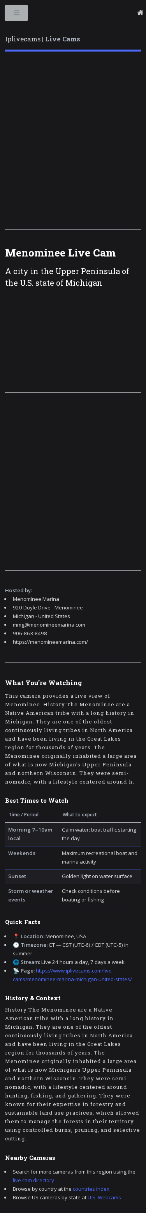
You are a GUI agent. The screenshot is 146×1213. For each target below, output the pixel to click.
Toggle (17, 14)
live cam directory (33, 1180)
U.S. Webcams (104, 1197)
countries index (91, 1188)
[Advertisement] (73, 140)
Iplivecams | (42, 39)
